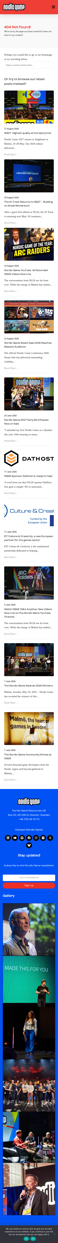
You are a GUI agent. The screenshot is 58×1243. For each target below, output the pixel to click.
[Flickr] (43, 838)
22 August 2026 (11, 338)
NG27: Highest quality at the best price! (27, 133)
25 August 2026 (11, 197)
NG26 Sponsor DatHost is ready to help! (28, 476)
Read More (10, 154)
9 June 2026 (9, 605)
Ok (26, 1239)
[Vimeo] (22, 838)
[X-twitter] (50, 838)
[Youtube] (15, 838)
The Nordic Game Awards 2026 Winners (28, 685)
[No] (54, 1234)
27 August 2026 (11, 129)
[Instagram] (36, 838)
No (33, 1239)
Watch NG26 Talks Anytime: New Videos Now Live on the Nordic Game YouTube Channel (28, 613)
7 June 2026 (9, 681)
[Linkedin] (8, 838)
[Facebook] (29, 838)
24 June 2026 (10, 415)
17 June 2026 (10, 472)
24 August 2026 (11, 266)
